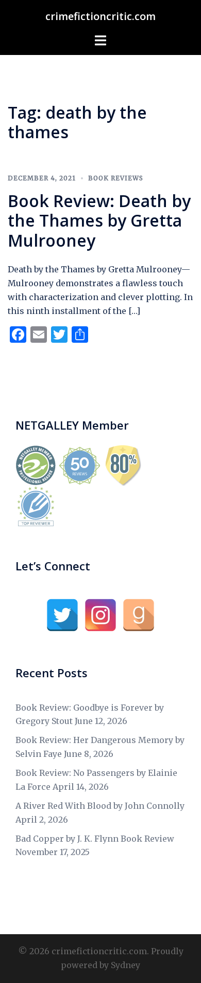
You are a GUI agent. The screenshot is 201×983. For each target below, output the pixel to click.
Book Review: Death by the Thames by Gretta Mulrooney (99, 220)
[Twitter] (62, 615)
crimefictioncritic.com (100, 16)
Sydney (125, 965)
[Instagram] (100, 615)
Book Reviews (115, 178)
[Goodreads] (138, 615)
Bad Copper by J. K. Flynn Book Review (94, 838)
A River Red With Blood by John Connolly (100, 806)
